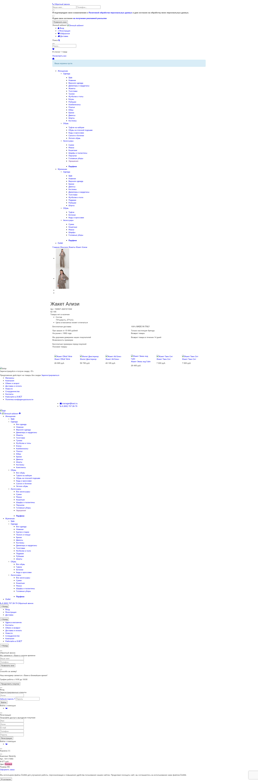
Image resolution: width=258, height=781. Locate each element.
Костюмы (73, 120)
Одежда (66, 73)
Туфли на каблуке (76, 127)
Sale (70, 77)
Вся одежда (21, 424)
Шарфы (72, 232)
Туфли (71, 212)
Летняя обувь (74, 138)
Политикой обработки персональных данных (110, 12)
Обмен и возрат (12, 383)
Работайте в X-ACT (13, 396)
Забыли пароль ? (8, 698)
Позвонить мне (7, 665)
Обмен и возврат (12, 627)
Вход (61, 28)
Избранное (65, 33)
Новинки (72, 80)
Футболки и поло (76, 197)
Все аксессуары (23, 491)
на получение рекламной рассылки (90, 18)
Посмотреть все (59, 55)
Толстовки (73, 91)
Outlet (60, 243)
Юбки (71, 109)
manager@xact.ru (70, 403)
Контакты (9, 394)
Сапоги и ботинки (76, 135)
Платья (72, 107)
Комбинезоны (75, 104)
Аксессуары (68, 140)
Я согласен (6, 779)
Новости (9, 388)
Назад (5, 606)
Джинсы (72, 115)
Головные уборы (76, 158)
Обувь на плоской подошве (81, 130)
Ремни (71, 147)
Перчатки (73, 155)
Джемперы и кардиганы (79, 85)
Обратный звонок (62, 4)
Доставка (64, 36)
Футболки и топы (76, 96)
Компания (9, 380)
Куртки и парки (22, 531)
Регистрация (64, 30)
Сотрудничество (12, 391)
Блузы (71, 99)
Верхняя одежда (76, 83)
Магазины (9, 377)
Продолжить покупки (10, 683)
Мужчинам (62, 169)
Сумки (71, 144)
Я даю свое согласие (79, 18)
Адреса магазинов (13, 622)
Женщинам (63, 70)
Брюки (71, 112)
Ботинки (72, 214)
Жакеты (72, 88)
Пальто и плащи (23, 534)
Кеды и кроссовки (76, 132)
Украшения (73, 161)
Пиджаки (72, 200)
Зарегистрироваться (50, 375)
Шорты (72, 118)
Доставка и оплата (13, 386)
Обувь (66, 123)
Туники (72, 93)
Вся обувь (20, 472)
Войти (3, 702)
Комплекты (21, 467)
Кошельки (73, 150)
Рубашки (72, 101)
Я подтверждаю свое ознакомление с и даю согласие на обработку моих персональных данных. (120, 12)
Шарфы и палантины (78, 152)
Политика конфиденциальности (19, 399)
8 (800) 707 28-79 (69, 406)
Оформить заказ (7, 769)
